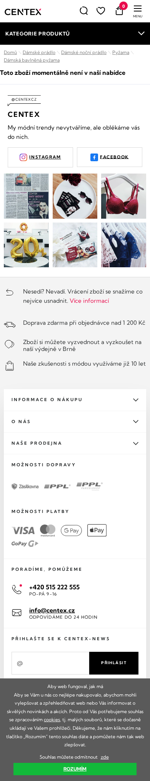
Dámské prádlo (39, 52)
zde (105, 757)
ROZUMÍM (75, 769)
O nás (21, 421)
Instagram (45, 157)
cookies (52, 719)
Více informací (89, 300)
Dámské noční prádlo (84, 52)
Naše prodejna (37, 443)
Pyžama (120, 52)
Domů (10, 52)
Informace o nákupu (47, 399)
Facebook (114, 156)
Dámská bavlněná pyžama (32, 60)
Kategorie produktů (37, 33)
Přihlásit (114, 662)
